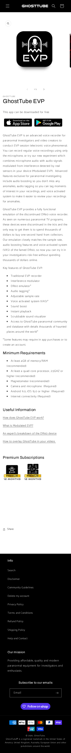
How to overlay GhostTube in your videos (29, 441)
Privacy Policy (15, 604)
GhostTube (39, 735)
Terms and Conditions (20, 613)
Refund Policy (15, 621)
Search (12, 570)
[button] (7, 6)
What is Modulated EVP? (18, 425)
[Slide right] (44, 89)
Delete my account (18, 596)
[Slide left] (27, 89)
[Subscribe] (57, 693)
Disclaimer (14, 579)
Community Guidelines (21, 587)
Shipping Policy (16, 630)
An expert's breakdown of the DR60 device (30, 433)
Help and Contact (18, 638)
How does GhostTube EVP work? (23, 417)
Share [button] (10, 529)
